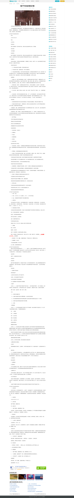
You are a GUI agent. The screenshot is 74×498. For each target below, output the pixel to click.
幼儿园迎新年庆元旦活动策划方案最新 (34, 485)
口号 (50, 80)
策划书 (51, 78)
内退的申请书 (52, 52)
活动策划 (22, 3)
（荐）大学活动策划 (13, 491)
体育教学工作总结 (53, 61)
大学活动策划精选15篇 (13, 485)
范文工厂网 (35, 496)
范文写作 (23, 1)
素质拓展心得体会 (53, 15)
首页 (19, 1)
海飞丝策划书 (52, 24)
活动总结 (51, 76)
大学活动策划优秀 (13, 488)
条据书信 (32, 1)
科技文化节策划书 (53, 13)
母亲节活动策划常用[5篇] (32, 488)
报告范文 (27, 1)
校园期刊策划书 (52, 11)
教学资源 (37, 1)
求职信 (51, 69)
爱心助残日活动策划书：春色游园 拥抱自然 (35, 491)
